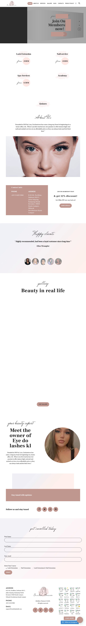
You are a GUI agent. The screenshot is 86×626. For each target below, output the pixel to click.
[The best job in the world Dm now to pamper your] (72, 595)
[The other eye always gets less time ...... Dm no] (78, 600)
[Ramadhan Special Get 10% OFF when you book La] (66, 589)
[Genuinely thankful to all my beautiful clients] (66, 600)
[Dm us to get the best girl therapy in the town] (61, 600)
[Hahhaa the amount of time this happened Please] (61, 612)
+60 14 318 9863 (10, 603)
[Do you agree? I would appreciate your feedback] (61, 606)
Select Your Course (10, 566)
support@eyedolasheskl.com (14, 609)
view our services (59, 34)
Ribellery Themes (40, 601)
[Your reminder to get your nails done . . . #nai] (61, 589)
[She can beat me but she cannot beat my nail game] (66, 595)
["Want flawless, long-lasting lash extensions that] (66, 612)
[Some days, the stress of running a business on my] (72, 612)
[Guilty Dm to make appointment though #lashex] (78, 606)
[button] (80, 620)
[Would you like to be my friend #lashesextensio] (78, 595)
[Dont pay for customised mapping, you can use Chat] (72, 600)
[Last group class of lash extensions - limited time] (72, 589)
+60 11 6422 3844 (17, 195)
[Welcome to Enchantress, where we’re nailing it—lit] (66, 606)
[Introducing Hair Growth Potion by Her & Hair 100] (61, 595)
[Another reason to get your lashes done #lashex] (72, 606)
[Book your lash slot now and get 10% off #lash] (78, 612)
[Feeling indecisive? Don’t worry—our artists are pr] (78, 589)
